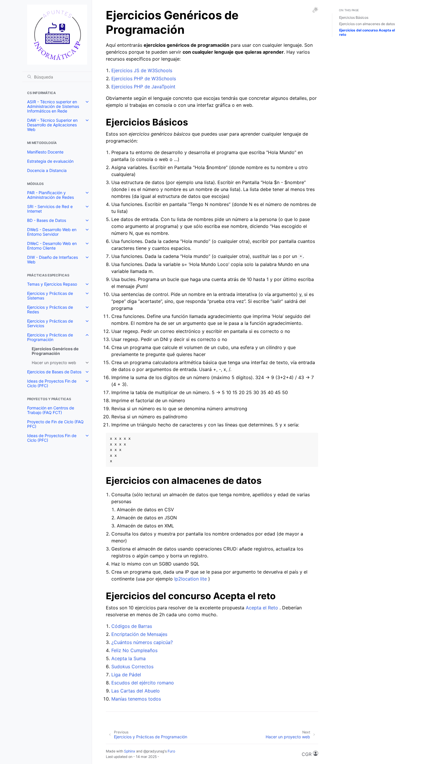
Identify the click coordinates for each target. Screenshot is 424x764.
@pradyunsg (153, 751)
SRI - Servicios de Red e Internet (50, 209)
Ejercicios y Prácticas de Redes (50, 309)
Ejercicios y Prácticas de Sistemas (50, 295)
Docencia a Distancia (47, 170)
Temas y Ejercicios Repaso (52, 284)
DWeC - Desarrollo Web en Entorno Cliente (52, 245)
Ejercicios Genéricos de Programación (55, 351)
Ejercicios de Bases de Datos (54, 371)
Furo (171, 751)
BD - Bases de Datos (46, 220)
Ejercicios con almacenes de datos (367, 24)
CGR (307, 754)
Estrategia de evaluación (50, 161)
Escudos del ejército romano (142, 683)
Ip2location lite (190, 579)
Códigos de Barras (131, 626)
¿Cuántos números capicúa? (142, 642)
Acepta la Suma (128, 658)
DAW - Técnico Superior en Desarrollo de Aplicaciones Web (52, 125)
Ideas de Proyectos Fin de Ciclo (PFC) (51, 383)
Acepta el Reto (262, 608)
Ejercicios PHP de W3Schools (143, 78)
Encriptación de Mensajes (139, 634)
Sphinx (129, 751)
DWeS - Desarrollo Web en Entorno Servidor (51, 232)
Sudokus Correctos (132, 666)
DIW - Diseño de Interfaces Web (52, 259)
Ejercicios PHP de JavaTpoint (143, 86)
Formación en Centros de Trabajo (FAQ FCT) (50, 410)
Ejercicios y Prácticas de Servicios (50, 323)
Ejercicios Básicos (353, 17)
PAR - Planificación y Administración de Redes (50, 195)
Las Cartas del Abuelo (135, 691)
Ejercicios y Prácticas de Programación (50, 337)
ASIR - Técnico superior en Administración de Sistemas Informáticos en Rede (53, 106)
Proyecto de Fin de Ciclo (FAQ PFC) (55, 424)
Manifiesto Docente (45, 151)
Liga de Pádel (126, 674)
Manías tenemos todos (136, 699)
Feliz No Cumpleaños (134, 650)
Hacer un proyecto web (54, 362)
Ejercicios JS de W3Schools (141, 70)
